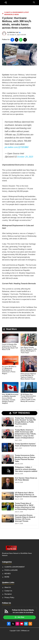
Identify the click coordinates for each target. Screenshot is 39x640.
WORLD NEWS (14, 15)
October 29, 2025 (25, 157)
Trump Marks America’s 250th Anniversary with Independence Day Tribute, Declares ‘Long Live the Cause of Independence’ (25, 434)
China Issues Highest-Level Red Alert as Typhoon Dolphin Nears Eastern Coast (28, 376)
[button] (34, 2)
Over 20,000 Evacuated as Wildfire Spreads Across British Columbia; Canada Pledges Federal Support (10, 399)
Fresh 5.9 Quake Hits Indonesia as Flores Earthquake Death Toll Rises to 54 (10, 347)
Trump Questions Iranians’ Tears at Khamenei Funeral (25, 445)
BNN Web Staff (13, 32)
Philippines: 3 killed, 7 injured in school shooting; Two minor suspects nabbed (26, 469)
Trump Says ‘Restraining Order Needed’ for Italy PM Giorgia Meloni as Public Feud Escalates (25, 421)
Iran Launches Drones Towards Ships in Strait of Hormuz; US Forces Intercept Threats (25, 518)
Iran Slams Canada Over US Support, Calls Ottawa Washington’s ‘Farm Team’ (29, 350)
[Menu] (5, 2)
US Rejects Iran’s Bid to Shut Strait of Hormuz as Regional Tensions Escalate (26, 495)
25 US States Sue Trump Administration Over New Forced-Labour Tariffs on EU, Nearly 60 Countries (28, 398)
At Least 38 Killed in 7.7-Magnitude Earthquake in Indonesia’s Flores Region (9, 370)
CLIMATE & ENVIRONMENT (13, 12)
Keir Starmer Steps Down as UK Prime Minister (26, 479)
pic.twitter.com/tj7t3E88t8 (16, 147)
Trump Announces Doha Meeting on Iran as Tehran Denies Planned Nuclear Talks (25, 458)
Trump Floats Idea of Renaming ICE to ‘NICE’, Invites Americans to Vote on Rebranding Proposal (25, 506)
